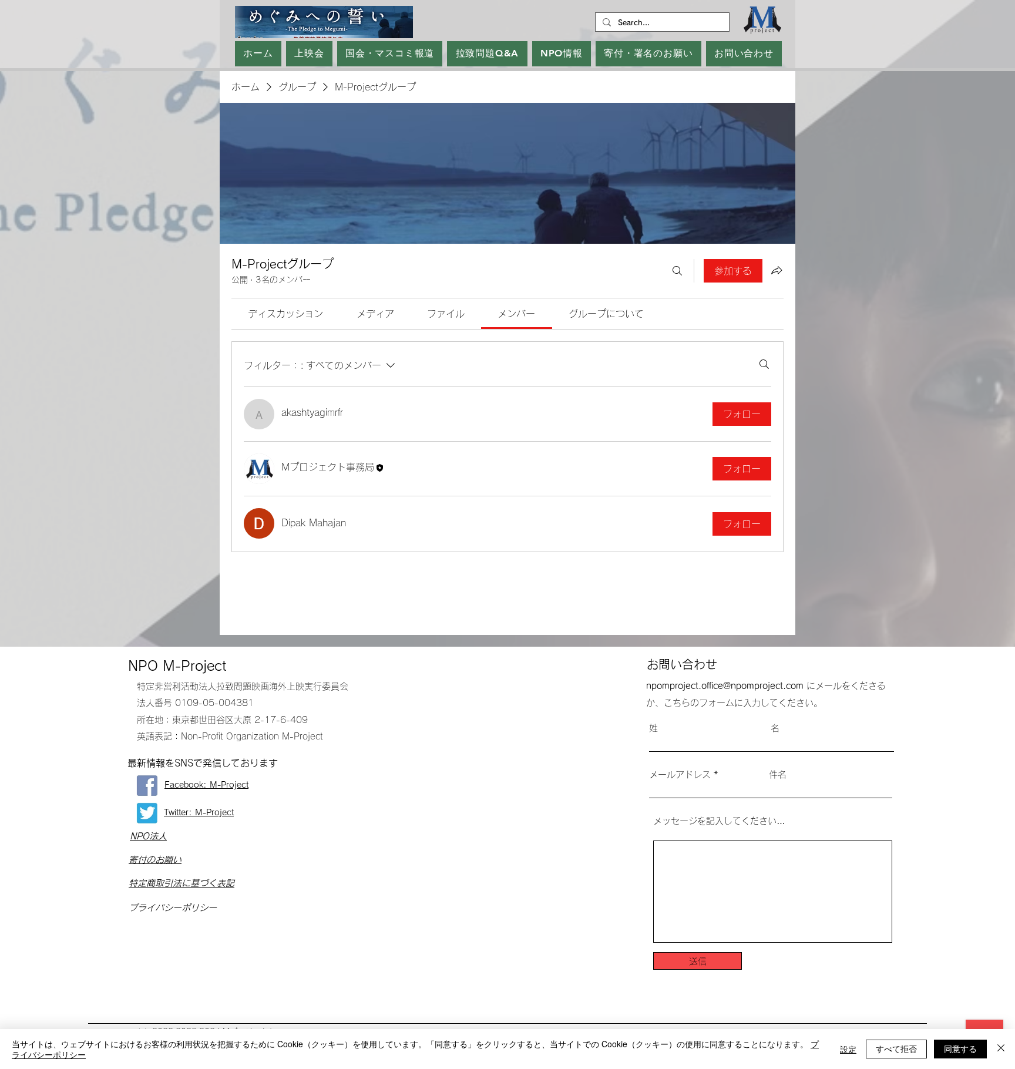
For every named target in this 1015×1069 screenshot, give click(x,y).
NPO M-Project (177, 666)
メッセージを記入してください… (719, 820)
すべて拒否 (896, 1048)
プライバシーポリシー (173, 907)
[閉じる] (1001, 1049)
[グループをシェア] (776, 270)
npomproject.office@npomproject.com (725, 685)
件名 (778, 774)
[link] (285, 313)
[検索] (677, 271)
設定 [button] (848, 1049)
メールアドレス (680, 774)
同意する (960, 1048)
